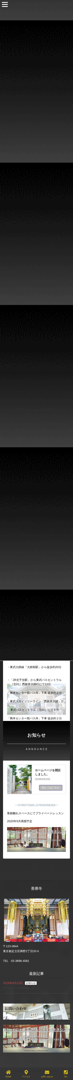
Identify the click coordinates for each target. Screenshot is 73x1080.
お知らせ (31, 983)
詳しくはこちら (50, 787)
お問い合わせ (47, 1077)
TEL (66, 1077)
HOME (8, 1077)
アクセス (26, 1077)
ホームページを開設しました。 (23, 988)
